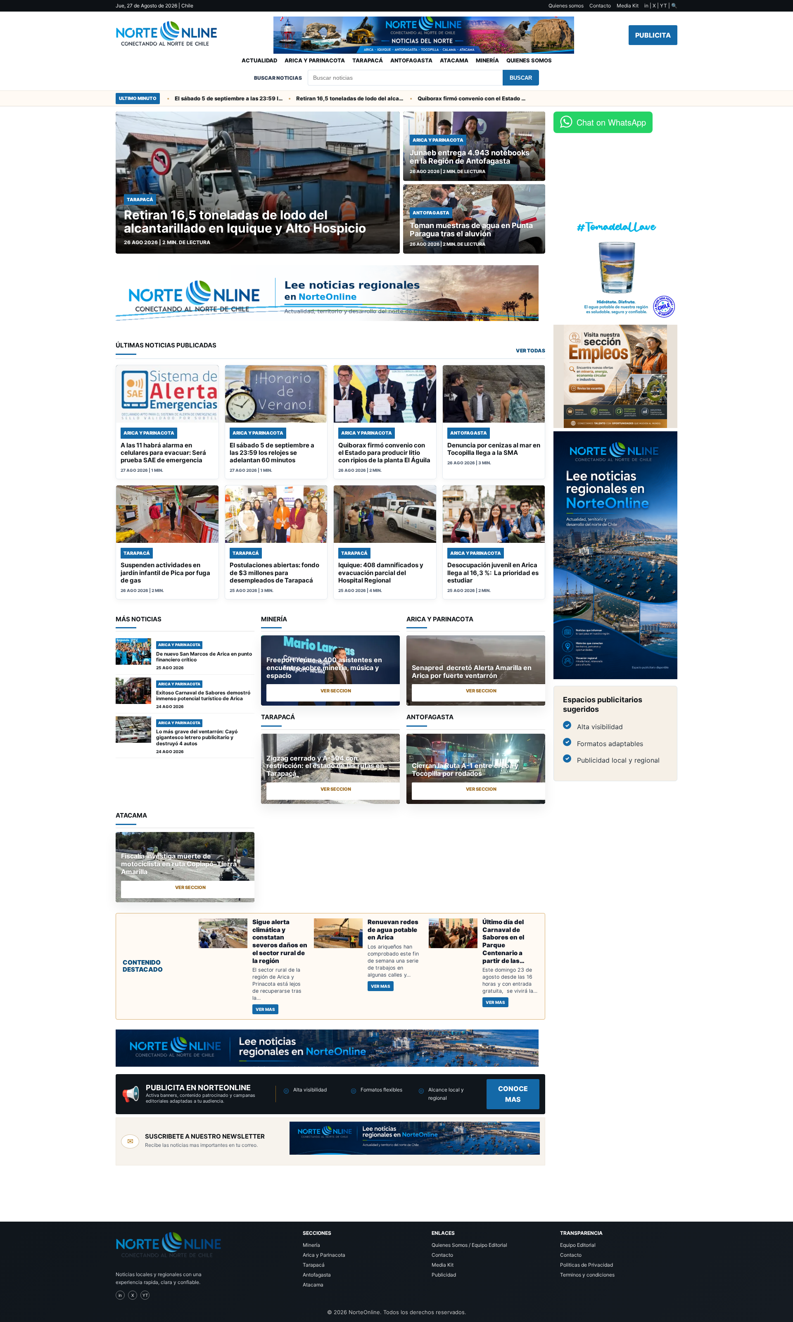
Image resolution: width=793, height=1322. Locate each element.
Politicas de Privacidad (586, 1265)
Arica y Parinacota (315, 60)
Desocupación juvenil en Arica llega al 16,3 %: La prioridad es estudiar (493, 572)
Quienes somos (566, 5)
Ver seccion (336, 691)
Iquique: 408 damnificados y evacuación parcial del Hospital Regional (380, 572)
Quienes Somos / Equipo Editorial (469, 1245)
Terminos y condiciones (587, 1275)
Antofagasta (411, 60)
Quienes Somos (529, 60)
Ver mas (265, 1009)
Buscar (521, 78)
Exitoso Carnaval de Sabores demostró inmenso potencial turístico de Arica (203, 695)
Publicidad (444, 1275)
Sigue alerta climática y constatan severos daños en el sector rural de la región (279, 941)
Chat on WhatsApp (611, 122)
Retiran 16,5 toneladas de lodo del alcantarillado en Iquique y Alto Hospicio (321, 98)
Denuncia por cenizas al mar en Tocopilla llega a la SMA (493, 449)
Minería (487, 60)
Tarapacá (367, 60)
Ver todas (530, 350)
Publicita (653, 35)
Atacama (454, 60)
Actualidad (259, 60)
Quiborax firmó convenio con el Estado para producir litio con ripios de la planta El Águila (442, 98)
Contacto (600, 5)
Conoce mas (513, 1093)
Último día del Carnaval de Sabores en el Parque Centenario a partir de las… (503, 941)
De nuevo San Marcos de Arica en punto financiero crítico (204, 657)
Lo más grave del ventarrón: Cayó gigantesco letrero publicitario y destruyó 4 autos (196, 737)
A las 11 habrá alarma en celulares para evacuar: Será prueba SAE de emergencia (163, 452)
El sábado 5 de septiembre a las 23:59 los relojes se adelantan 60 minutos (199, 98)
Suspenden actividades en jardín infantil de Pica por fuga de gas (165, 572)
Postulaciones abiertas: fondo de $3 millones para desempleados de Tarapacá (274, 572)
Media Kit (628, 5)
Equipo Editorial (578, 1245)
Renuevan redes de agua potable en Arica (393, 930)
